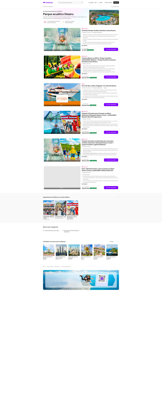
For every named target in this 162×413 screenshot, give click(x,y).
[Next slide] (118, 197)
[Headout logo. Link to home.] (48, 2)
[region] (62, 39)
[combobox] (70, 2)
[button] (48, 6)
